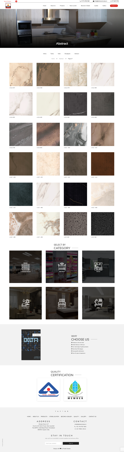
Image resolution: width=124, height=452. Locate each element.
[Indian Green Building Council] (75, 389)
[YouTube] (65, 411)
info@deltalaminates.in (100, 1)
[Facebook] (55, 411)
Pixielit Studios (67, 448)
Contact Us (114, 6)
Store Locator (73, 5)
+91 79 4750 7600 (85, 1)
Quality (96, 5)
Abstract (76, 53)
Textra (52, 53)
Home (44, 5)
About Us (53, 5)
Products (62, 5)
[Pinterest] (67, 411)
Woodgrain (67, 53)
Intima (44, 53)
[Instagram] (60, 411)
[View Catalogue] (31, 344)
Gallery (104, 5)
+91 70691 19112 (115, 1)
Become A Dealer (85, 5)
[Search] (16, 1)
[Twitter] (62, 411)
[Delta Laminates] (16, 6)
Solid (59, 53)
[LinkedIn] (58, 411)
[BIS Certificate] (48, 389)
